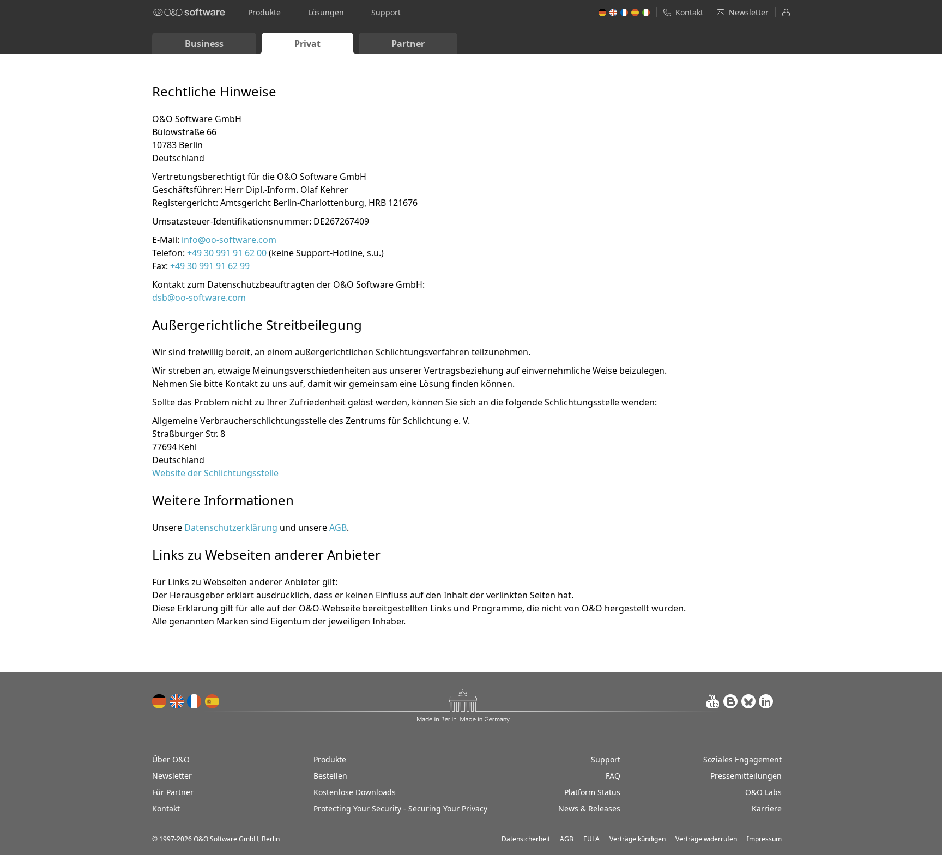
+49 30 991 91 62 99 (210, 266)
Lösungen (326, 12)
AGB (338, 527)
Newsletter (172, 776)
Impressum (764, 839)
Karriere (767, 808)
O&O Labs (763, 792)
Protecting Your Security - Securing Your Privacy (400, 808)
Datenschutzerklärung (230, 527)
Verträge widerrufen (706, 839)
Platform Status (592, 792)
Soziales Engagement (742, 759)
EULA (591, 839)
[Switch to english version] (177, 701)
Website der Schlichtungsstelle (215, 473)
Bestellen (330, 776)
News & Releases (589, 808)
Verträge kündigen (637, 839)
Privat (307, 44)
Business (204, 44)
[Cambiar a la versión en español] (212, 701)
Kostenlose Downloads (354, 792)
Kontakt (166, 808)
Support (386, 12)
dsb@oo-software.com (199, 298)
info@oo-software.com (229, 240)
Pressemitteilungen (746, 776)
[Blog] (731, 701)
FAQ (613, 776)
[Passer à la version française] (194, 701)
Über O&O (171, 759)
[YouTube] (713, 701)
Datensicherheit (526, 839)
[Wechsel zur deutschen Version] (159, 701)
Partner (408, 44)
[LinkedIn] (766, 701)
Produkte (264, 12)
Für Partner (173, 792)
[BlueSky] (748, 701)
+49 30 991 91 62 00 (227, 253)
